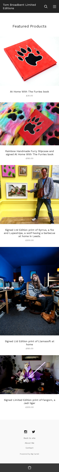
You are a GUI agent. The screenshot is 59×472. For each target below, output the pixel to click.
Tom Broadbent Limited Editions (19, 6)
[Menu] (54, 6)
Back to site (29, 438)
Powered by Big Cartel (29, 454)
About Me (29, 443)
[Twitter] (33, 432)
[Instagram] (25, 432)
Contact (29, 448)
